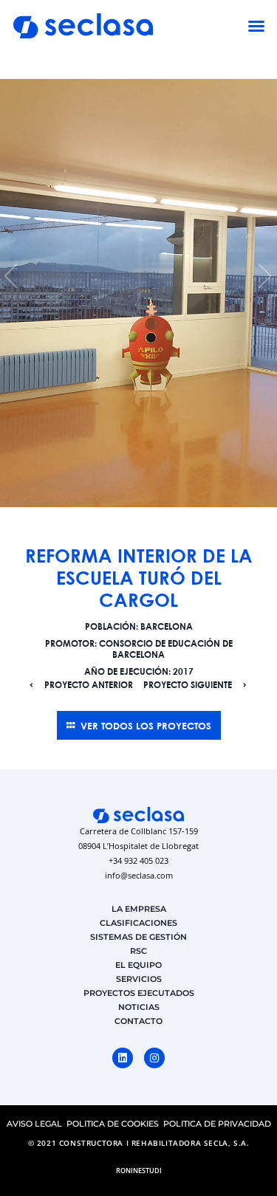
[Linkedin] (122, 1058)
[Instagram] (154, 1058)
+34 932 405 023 (138, 860)
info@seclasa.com (139, 875)
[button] (256, 26)
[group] (138, 293)
